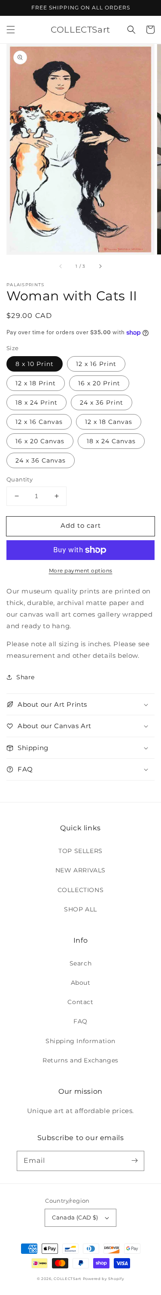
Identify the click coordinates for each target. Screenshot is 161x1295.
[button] (10, 29)
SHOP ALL (80, 909)
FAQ (80, 1021)
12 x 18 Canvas (108, 422)
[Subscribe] (134, 1160)
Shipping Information (80, 1041)
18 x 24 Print (36, 402)
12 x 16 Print (96, 364)
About (81, 982)
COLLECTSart (67, 1279)
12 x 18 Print (35, 383)
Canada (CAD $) (75, 1217)
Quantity (19, 479)
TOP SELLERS (80, 851)
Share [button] (25, 677)
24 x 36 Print (101, 402)
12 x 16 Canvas (39, 422)
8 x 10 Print (34, 364)
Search (81, 963)
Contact (80, 1002)
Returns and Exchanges (80, 1060)
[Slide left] (61, 266)
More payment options (80, 570)
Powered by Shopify (104, 1279)
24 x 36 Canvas (40, 460)
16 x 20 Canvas (39, 441)
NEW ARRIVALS (80, 870)
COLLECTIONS (81, 890)
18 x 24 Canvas (111, 441)
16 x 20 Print (99, 383)
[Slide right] (100, 266)
